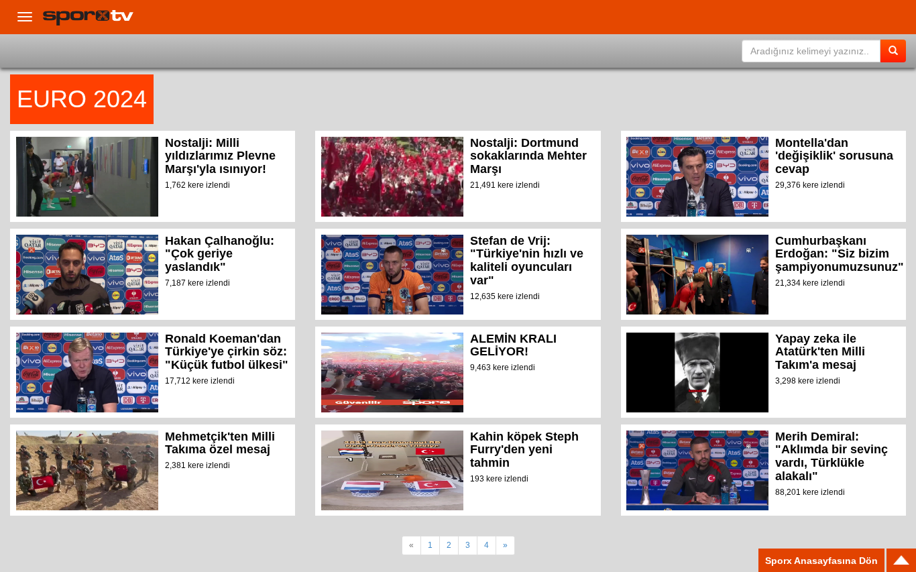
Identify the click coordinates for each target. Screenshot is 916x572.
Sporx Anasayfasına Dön (821, 560)
